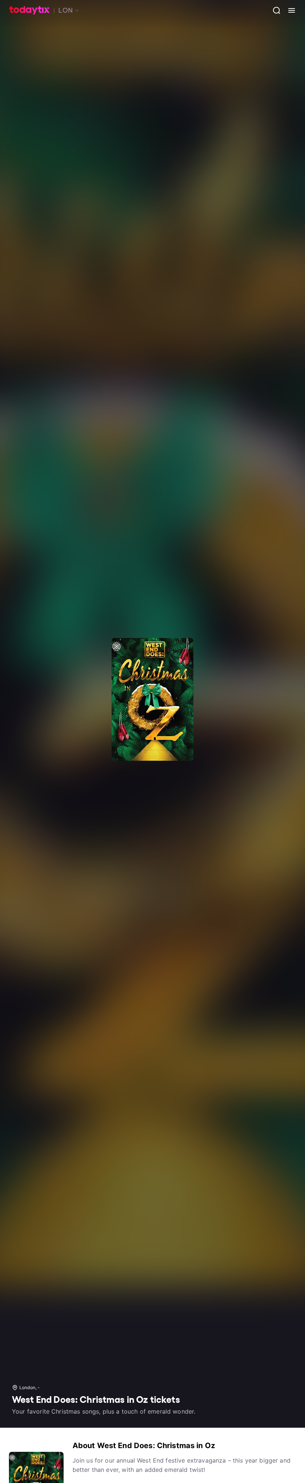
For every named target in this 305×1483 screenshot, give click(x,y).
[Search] (273, 10)
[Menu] (288, 10)
